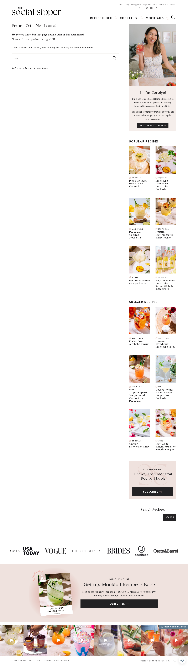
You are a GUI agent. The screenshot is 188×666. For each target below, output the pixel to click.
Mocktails (155, 18)
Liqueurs (163, 178)
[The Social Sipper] (36, 11)
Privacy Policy (136, 4)
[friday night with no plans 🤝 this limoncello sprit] (12, 640)
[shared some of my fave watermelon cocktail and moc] (129, 640)
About (121, 4)
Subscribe (151, 491)
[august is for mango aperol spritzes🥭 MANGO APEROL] (58, 640)
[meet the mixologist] (152, 55)
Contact (173, 4)
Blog (127, 4)
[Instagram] (139, 8)
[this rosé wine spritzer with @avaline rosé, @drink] (35, 640)
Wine (160, 441)
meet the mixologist (152, 125)
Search (170, 517)
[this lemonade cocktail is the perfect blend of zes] (106, 640)
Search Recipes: (153, 509)
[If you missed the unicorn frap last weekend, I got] (82, 640)
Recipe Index (147, 4)
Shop (155, 4)
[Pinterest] (147, 8)
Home (30, 661)
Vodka (135, 277)
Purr (174, 661)
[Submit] (114, 57)
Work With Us (163, 4)
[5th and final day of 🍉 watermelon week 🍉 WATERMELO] (152, 640)
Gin (160, 387)
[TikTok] (143, 8)
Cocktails (128, 18)
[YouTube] (151, 8)
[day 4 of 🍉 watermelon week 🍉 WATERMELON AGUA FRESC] (176, 640)
